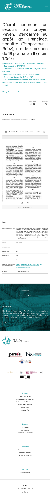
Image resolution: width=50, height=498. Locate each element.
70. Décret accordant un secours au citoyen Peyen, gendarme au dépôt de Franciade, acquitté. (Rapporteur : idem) (24, 82)
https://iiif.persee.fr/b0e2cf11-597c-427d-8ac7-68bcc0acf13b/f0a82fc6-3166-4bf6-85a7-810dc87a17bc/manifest (29, 265)
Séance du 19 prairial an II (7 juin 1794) (18, 77)
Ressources (25, 407)
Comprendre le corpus (25, 450)
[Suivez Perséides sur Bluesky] (28, 295)
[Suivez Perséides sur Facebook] (21, 295)
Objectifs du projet (25, 396)
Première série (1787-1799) (14, 66)
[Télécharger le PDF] (31, 104)
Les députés (25, 430)
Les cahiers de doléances (25, 433)
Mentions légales (25, 489)
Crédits (25, 492)
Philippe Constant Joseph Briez (12, 92)
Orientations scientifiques (25, 399)
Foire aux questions (25, 455)
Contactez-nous (25, 472)
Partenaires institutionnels (25, 402)
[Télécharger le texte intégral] (34, 104)
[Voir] (13, 58)
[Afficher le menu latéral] (6, 132)
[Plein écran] (44, 132)
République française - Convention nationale (22, 74)
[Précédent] (22, 203)
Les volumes (25, 427)
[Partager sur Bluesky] (46, 104)
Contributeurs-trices (25, 404)
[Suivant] (28, 203)
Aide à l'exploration (25, 452)
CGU (25, 485)
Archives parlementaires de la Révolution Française (23, 63)
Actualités (25, 410)
